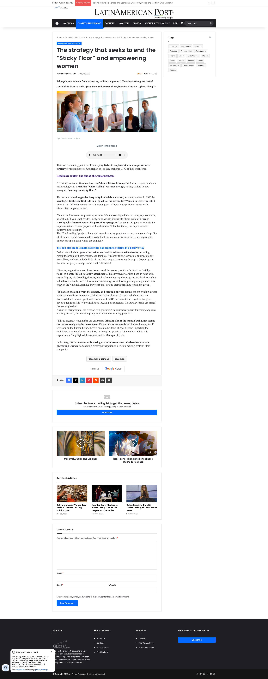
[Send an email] (75, 74)
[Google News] (113, 369)
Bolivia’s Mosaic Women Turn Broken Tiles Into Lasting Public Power (71, 508)
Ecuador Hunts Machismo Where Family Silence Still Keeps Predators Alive (105, 508)
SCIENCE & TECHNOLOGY (157, 23)
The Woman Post (146, 643)
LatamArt (142, 638)
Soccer (191, 61)
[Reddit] (96, 380)
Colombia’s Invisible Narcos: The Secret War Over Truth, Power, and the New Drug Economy (133, 3)
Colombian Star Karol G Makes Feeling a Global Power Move (141, 508)
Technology (174, 65)
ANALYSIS (124, 23)
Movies (205, 56)
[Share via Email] (102, 380)
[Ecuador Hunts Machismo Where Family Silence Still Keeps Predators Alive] (107, 493)
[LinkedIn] (82, 380)
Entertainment (186, 51)
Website (112, 585)
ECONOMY (110, 23)
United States (188, 65)
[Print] (109, 380)
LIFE (175, 23)
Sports (200, 61)
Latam (181, 56)
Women (120, 358)
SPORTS (137, 23)
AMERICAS (68, 23)
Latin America (193, 56)
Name (60, 573)
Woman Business (99, 358)
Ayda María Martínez (65, 74)
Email (60, 585)
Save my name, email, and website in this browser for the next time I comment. (94, 597)
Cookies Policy (103, 652)
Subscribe (107, 412)
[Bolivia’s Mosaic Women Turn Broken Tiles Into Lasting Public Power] (72, 493)
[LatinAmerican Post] (134, 12)
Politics (181, 61)
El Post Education (146, 647)
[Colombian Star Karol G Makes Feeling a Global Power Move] (141, 493)
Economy (173, 51)
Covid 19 (198, 46)
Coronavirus (186, 46)
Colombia (173, 46)
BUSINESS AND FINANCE (89, 23)
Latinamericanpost (97, 674)
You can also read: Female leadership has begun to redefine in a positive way (100, 247)
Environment (201, 51)
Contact (100, 643)
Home (61, 37)
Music (172, 61)
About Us (101, 638)
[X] (75, 380)
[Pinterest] (89, 380)
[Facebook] (69, 380)
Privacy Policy (102, 647)
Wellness (201, 65)
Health (172, 56)
